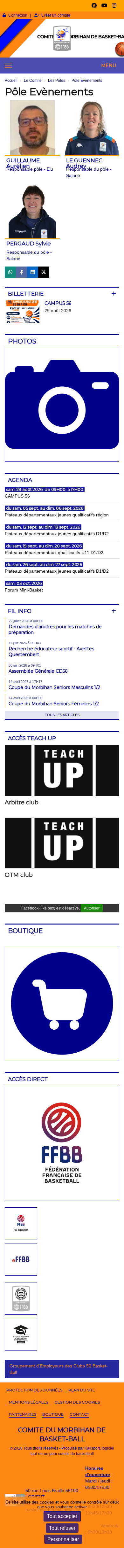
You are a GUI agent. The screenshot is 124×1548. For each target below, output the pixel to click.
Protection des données (34, 1390)
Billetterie (26, 293)
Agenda (20, 480)
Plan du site (81, 1390)
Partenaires (22, 1414)
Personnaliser (63, 1539)
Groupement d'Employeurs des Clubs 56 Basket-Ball (59, 1369)
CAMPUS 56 (58, 303)
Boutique (53, 1414)
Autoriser (92, 908)
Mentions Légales (28, 1402)
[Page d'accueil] (62, 38)
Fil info (19, 611)
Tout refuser (62, 1528)
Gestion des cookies (77, 1402)
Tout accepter (62, 1516)
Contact (79, 1414)
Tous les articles (62, 715)
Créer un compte (55, 15)
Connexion (17, 15)
